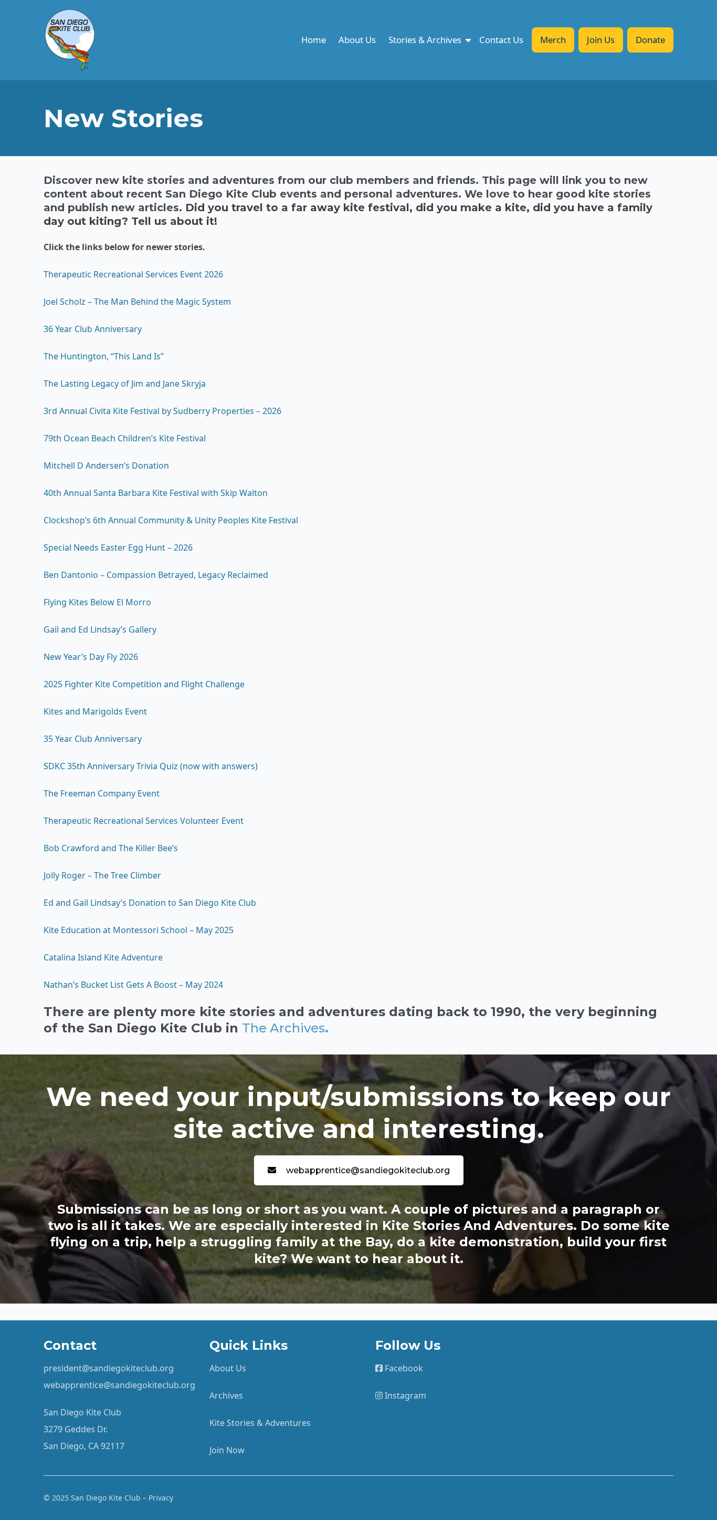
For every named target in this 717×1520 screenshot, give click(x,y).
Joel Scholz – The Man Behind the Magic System (137, 301)
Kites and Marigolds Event (95, 711)
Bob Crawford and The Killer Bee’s (111, 848)
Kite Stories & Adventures (260, 1423)
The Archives (283, 1028)
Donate (650, 40)
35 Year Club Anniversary (93, 739)
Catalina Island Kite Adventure (103, 957)
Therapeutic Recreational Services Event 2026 (133, 274)
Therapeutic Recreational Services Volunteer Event (144, 820)
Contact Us (501, 40)
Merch (553, 40)
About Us (357, 40)
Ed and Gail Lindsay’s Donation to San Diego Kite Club (150, 902)
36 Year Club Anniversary (93, 329)
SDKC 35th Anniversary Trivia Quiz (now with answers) (151, 766)
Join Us (601, 40)
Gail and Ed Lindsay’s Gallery (100, 629)
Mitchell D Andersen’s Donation (106, 465)
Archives (226, 1395)
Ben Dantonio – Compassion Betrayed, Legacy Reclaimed (156, 575)
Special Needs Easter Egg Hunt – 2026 (118, 547)
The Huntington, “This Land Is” (104, 356)
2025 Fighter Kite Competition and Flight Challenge (144, 684)
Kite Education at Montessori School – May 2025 (139, 930)
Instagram (404, 1395)
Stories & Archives (424, 40)
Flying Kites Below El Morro (98, 602)
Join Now (227, 1450)
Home (313, 40)
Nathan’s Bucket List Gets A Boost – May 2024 (133, 984)
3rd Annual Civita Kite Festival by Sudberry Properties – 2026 (163, 411)
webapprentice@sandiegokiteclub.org (368, 1170)
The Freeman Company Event (102, 793)
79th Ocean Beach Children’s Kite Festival (125, 438)
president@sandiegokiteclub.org (109, 1368)
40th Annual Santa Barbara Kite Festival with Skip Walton (156, 493)
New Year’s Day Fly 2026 (91, 657)
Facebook (403, 1368)
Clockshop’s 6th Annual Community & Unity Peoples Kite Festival (172, 520)
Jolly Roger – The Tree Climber (103, 875)
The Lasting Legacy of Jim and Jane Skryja (125, 383)
